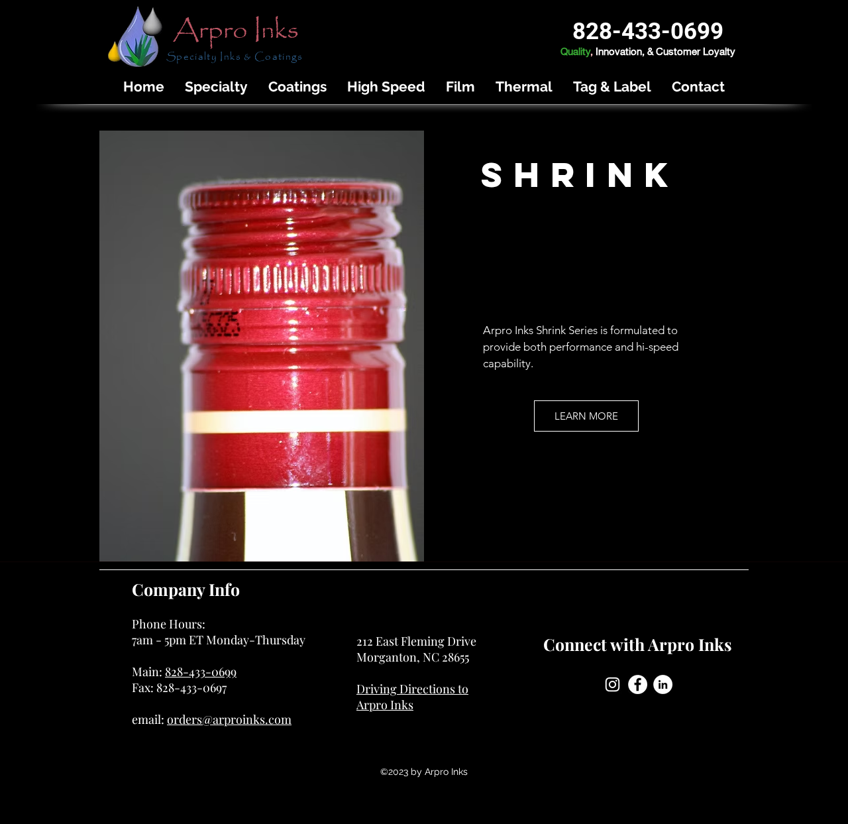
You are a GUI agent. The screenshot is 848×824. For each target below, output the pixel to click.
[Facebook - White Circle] (637, 684)
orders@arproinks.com (229, 719)
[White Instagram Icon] (612, 684)
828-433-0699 (201, 671)
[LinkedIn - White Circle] (662, 684)
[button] (216, 86)
